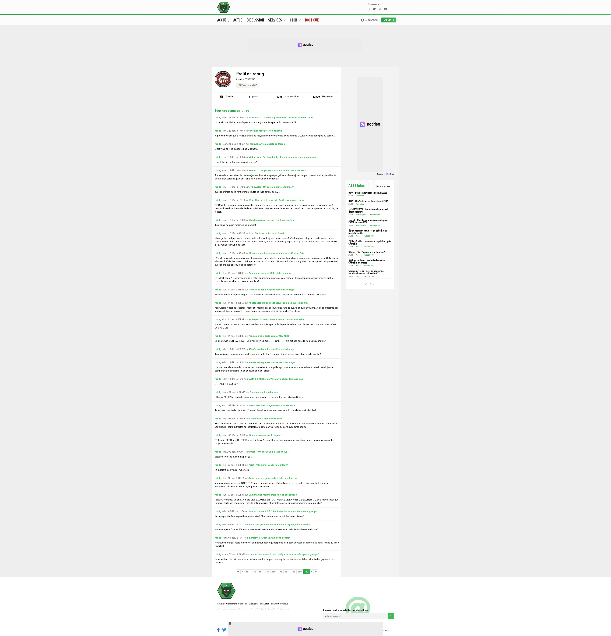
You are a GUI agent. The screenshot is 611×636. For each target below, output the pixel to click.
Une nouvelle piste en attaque (265, 131)
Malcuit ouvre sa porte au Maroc (267, 144)
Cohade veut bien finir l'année (265, 419)
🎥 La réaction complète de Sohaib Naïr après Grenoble (367, 231)
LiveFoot (265, 609)
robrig (218, 118)
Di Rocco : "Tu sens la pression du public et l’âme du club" (281, 118)
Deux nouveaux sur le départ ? (266, 435)
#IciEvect (275, 604)
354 (267, 572)
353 (261, 572)
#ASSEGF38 (375, 215)
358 (293, 572)
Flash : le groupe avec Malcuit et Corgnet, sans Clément (279, 525)
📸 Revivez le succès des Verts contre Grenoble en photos (366, 261)
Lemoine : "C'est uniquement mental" (269, 538)
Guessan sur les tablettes (264, 392)
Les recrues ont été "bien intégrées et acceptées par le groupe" (283, 511)
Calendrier (242, 604)
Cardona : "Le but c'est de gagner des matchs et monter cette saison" (366, 272)
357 (287, 572)
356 (280, 572)
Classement (231, 604)
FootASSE (255, 609)
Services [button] (277, 20)
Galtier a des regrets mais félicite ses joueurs (272, 478)
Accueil (223, 20)
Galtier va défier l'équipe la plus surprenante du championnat (282, 157)
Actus (237, 20)
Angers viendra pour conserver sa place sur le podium (278, 303)
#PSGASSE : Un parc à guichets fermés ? (271, 187)
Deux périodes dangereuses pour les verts (272, 405)
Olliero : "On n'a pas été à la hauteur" (366, 252)
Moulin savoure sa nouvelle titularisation (271, 220)
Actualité (221, 604)
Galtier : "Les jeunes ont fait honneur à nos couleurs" (278, 170)
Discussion (255, 20)
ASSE (272, 609)
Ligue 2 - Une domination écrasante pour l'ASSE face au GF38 (368, 221)
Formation (360, 196)
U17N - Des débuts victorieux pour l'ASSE (367, 192)
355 (274, 572)
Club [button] (296, 20)
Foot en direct (283, 609)
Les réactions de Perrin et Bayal (266, 233)
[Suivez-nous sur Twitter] (224, 630)
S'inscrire (389, 20)
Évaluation (264, 604)
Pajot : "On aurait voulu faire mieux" (269, 452)
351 (247, 572)
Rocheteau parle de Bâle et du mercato (270, 273)
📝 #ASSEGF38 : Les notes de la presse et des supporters (368, 210)
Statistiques (361, 215)
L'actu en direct (383, 186)
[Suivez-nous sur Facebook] (218, 630)
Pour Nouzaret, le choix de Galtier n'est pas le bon (276, 200)
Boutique (312, 20)
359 (300, 572)
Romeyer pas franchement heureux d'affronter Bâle (277, 253)
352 (254, 572)
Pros (357, 236)
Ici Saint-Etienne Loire (239, 609)
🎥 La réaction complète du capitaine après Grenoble (369, 242)
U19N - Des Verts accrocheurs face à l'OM (368, 201)
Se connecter (369, 20)
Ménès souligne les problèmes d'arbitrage (271, 290)
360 (306, 572)
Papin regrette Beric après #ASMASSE (269, 336)
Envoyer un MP (248, 85)
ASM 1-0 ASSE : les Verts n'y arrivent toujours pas (276, 379)
